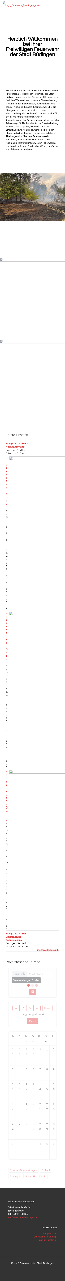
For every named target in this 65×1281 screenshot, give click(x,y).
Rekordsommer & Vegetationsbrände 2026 (29, 226)
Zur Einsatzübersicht (48, 950)
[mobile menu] (60, 5)
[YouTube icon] (32, 1268)
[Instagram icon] (36, 1268)
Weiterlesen (56, 250)
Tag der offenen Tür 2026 (18, 311)
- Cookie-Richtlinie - (47, 1240)
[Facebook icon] (29, 1268)
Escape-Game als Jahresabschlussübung (28, 393)
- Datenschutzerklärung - (45, 1236)
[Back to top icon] (58, 1274)
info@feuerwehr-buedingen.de (22, 1217)
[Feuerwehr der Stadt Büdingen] (21, 5)
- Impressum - (50, 1233)
